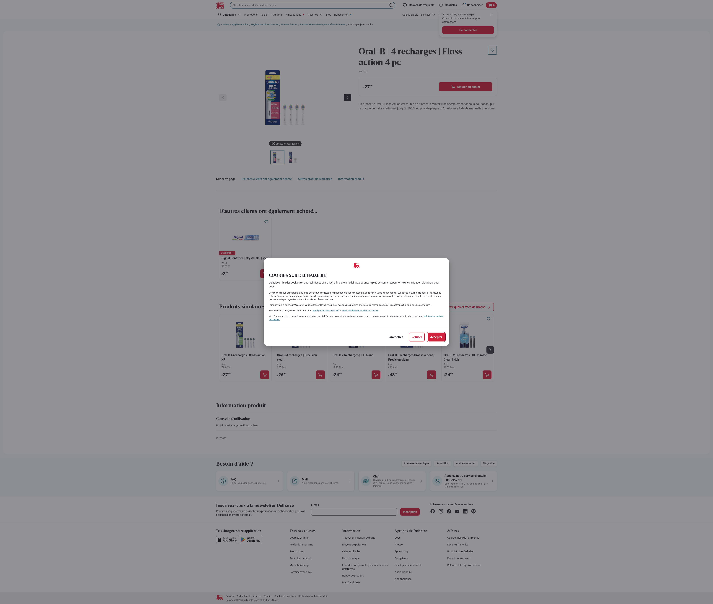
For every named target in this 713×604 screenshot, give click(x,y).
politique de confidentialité (326, 310)
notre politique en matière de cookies (360, 310)
